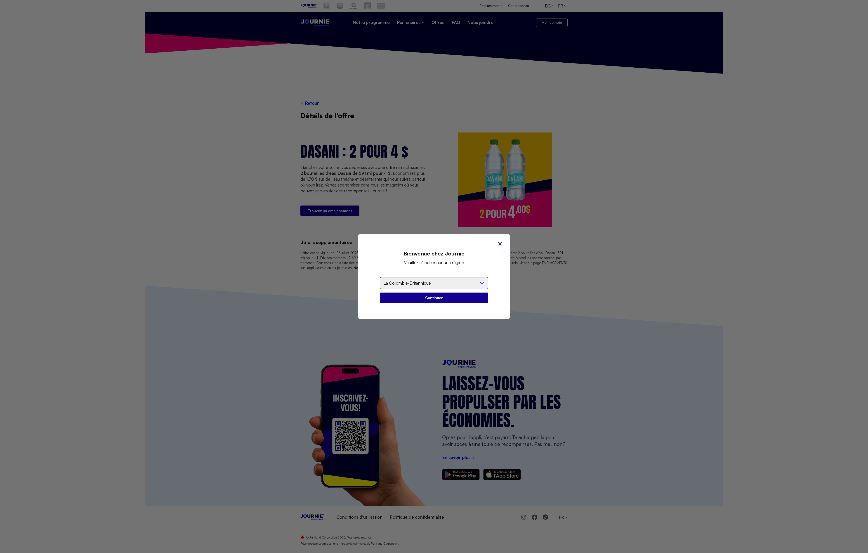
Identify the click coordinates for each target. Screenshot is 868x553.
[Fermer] (500, 243)
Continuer (434, 297)
